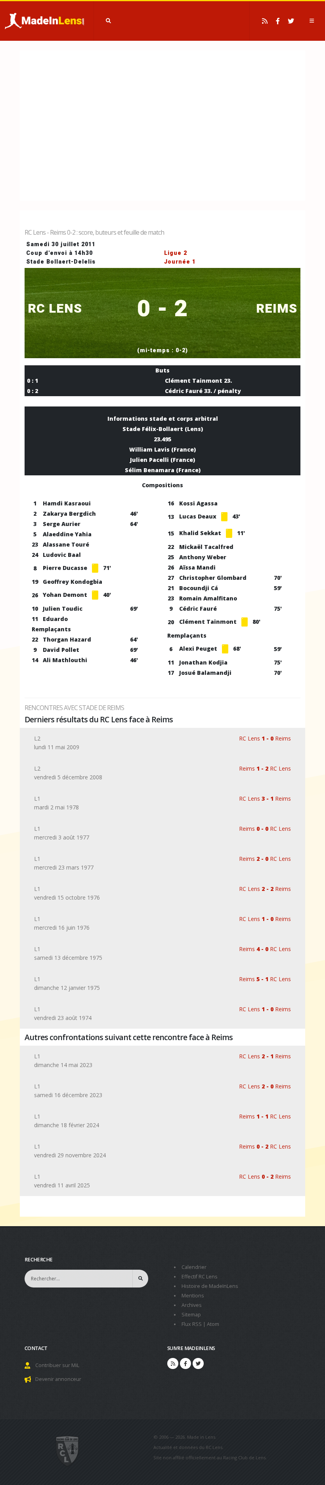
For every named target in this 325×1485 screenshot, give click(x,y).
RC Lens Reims (265, 738)
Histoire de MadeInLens (210, 1286)
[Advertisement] (162, 124)
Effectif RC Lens (200, 1276)
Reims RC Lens (265, 768)
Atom (213, 1324)
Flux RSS (192, 1324)
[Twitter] (290, 21)
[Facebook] (277, 21)
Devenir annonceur (58, 1379)
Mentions (193, 1295)
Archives (192, 1305)
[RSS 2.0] (264, 21)
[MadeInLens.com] (68, 1450)
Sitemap (191, 1314)
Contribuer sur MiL (57, 1365)
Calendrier (194, 1267)
